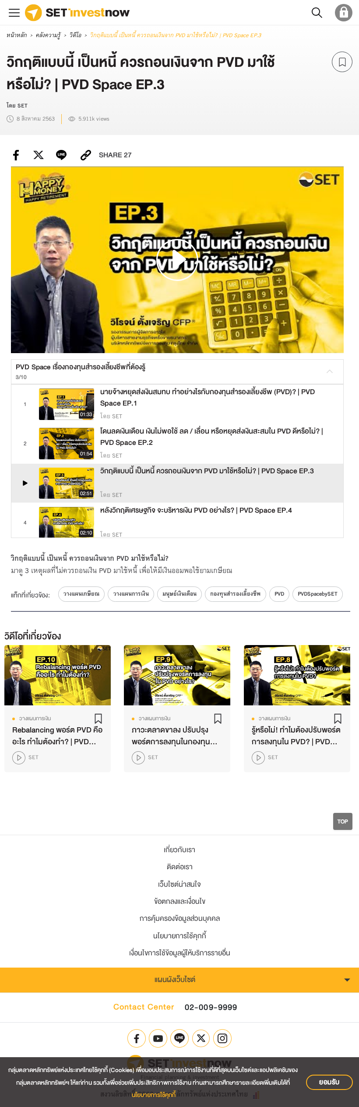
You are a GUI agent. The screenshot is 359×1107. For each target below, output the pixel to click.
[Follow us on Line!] (179, 1038)
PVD (279, 594)
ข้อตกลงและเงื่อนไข (179, 901)
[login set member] (343, 12)
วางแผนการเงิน (131, 594)
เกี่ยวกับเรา (179, 850)
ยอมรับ (329, 1082)
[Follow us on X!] (201, 1038)
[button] (317, 12)
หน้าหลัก (16, 35)
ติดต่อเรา (180, 867)
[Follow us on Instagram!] (222, 1038)
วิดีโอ (75, 35)
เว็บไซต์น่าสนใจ (179, 884)
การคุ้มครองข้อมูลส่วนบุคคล (180, 918)
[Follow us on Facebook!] (136, 1038)
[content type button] (20, 758)
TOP (343, 821)
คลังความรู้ (47, 35)
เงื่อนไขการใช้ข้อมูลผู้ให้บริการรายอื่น (179, 953)
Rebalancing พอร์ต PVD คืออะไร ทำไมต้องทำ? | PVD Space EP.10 (57, 736)
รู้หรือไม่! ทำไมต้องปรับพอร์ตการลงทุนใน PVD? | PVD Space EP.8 (295, 736)
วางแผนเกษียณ (81, 594)
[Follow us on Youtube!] (158, 1038)
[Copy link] (85, 155)
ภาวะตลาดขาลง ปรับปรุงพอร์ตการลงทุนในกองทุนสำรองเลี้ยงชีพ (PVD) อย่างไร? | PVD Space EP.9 (175, 736)
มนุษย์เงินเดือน (179, 594)
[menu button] (14, 12)
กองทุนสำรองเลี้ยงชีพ (235, 594)
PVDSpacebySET (318, 594)
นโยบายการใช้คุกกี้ (179, 936)
